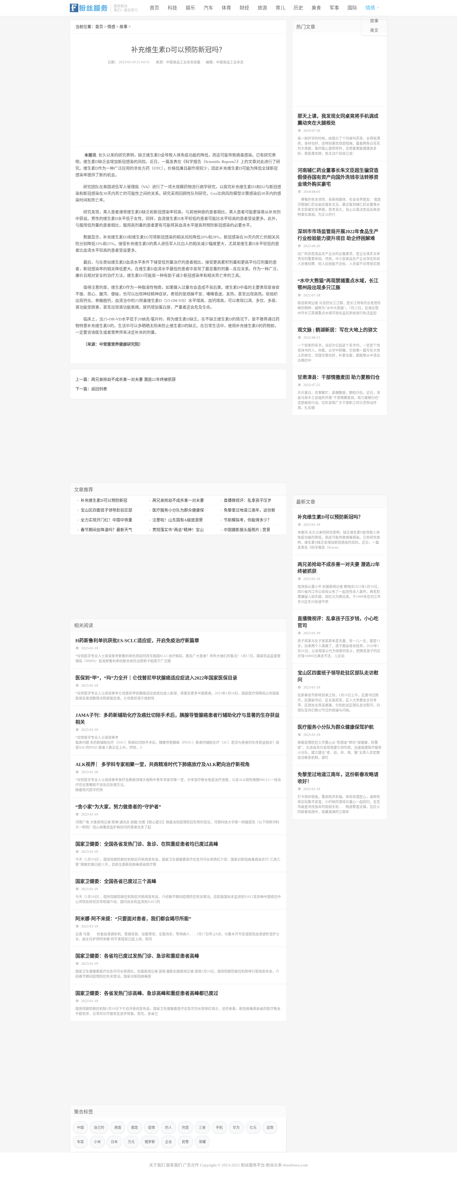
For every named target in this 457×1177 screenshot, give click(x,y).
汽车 (208, 8)
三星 (202, 1127)
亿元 (253, 1127)
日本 (114, 1142)
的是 (185, 1127)
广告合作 (191, 1165)
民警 (185, 1142)
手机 (219, 1127)
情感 (370, 8)
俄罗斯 (150, 1142)
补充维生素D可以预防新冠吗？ (330, 517)
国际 (352, 8)
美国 (117, 1127)
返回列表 (99, 389)
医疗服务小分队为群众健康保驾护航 (336, 727)
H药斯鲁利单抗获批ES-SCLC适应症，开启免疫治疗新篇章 (137, 640)
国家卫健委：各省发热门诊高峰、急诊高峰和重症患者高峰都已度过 (146, 993)
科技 (172, 8)
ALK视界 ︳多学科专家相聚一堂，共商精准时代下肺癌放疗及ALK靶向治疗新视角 (162, 764)
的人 (168, 1127)
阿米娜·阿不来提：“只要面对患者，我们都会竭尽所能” (133, 918)
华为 (236, 1127)
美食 (316, 8)
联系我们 (174, 1165)
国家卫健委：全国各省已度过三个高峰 (115, 881)
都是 (134, 1127)
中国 (80, 1127)
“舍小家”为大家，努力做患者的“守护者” (118, 806)
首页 (154, 8)
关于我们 (157, 1165)
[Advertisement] (178, 104)
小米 (97, 1142)
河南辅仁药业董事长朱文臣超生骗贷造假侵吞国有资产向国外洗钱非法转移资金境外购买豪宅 (338, 177)
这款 (270, 1127)
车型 (80, 1142)
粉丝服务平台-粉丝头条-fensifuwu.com (274, 1165)
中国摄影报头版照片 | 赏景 (247, 530)
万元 (131, 1142)
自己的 (99, 1127)
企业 (168, 1142)
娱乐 (190, 8)
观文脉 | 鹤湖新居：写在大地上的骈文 (337, 330)
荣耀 (202, 1142)
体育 (226, 8)
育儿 (280, 8)
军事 (334, 8)
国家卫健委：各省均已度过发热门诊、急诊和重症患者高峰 (137, 956)
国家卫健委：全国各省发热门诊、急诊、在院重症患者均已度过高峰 (146, 844)
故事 (374, 21)
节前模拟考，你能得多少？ (247, 520)
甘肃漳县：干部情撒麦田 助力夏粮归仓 (339, 377)
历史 (298, 8)
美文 (374, 30)
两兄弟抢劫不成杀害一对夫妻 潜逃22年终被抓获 (133, 379)
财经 (244, 8)
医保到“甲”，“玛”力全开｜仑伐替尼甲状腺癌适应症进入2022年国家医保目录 (156, 678)
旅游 (262, 8)
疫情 (151, 1127)
